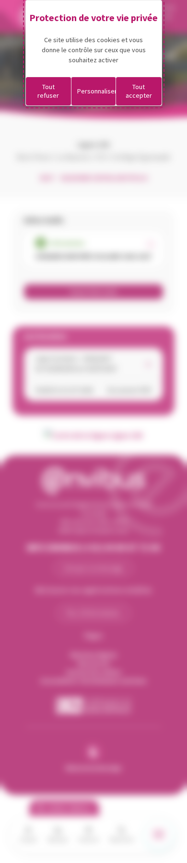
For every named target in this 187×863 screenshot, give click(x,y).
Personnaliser (96, 91)
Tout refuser (48, 91)
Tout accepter (139, 91)
